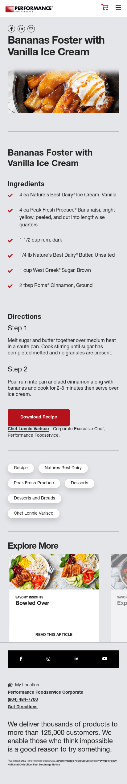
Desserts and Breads (34, 498)
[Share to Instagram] (48, 659)
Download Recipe (38, 417)
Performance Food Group (73, 761)
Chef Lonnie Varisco (28, 429)
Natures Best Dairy (63, 468)
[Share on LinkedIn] (21, 28)
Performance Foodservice (29, 9)
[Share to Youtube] (104, 659)
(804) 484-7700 (23, 700)
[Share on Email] (31, 28)
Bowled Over (32, 603)
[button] (115, 600)
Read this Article (53, 635)
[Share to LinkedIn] (76, 659)
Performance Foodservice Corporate (45, 693)
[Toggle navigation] (118, 9)
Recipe (21, 468)
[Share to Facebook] (21, 659)
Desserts (79, 483)
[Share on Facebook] (11, 28)
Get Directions (23, 707)
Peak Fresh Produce (34, 483)
